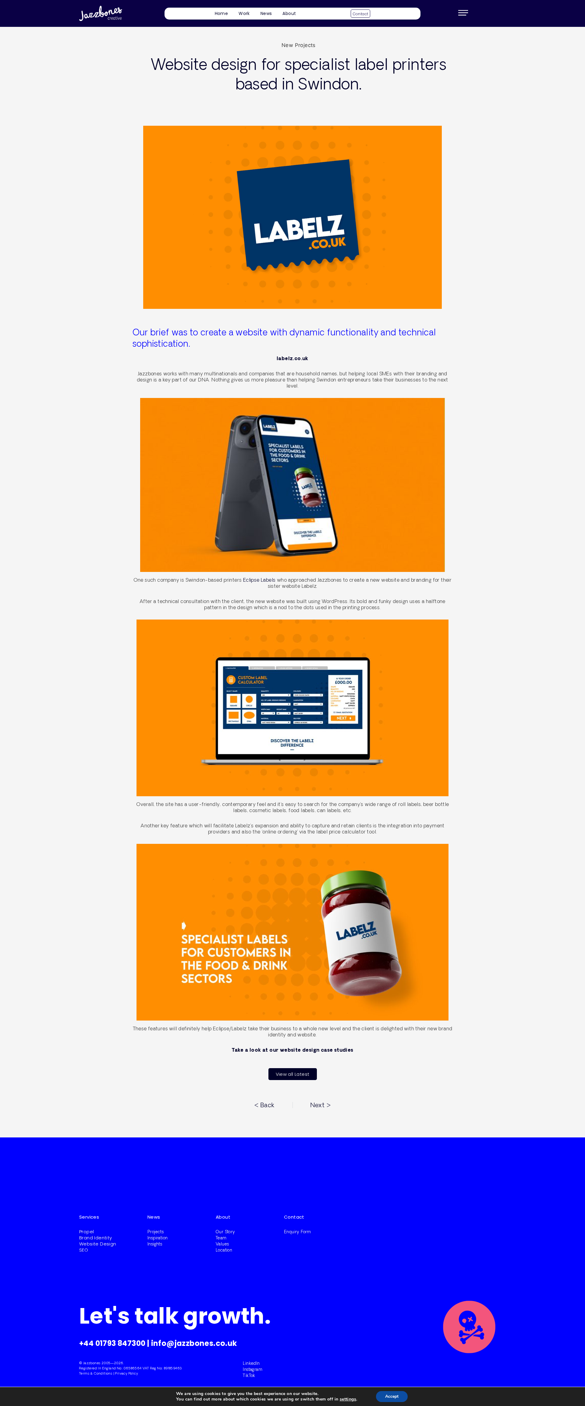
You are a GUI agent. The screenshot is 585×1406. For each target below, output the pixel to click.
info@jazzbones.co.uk (194, 1343)
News (266, 13)
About (289, 13)
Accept (392, 1396)
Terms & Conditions (95, 1373)
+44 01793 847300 (112, 1343)
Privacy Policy (126, 1373)
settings (348, 1399)
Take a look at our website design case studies (292, 1050)
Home (221, 13)
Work (244, 13)
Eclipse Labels (259, 580)
